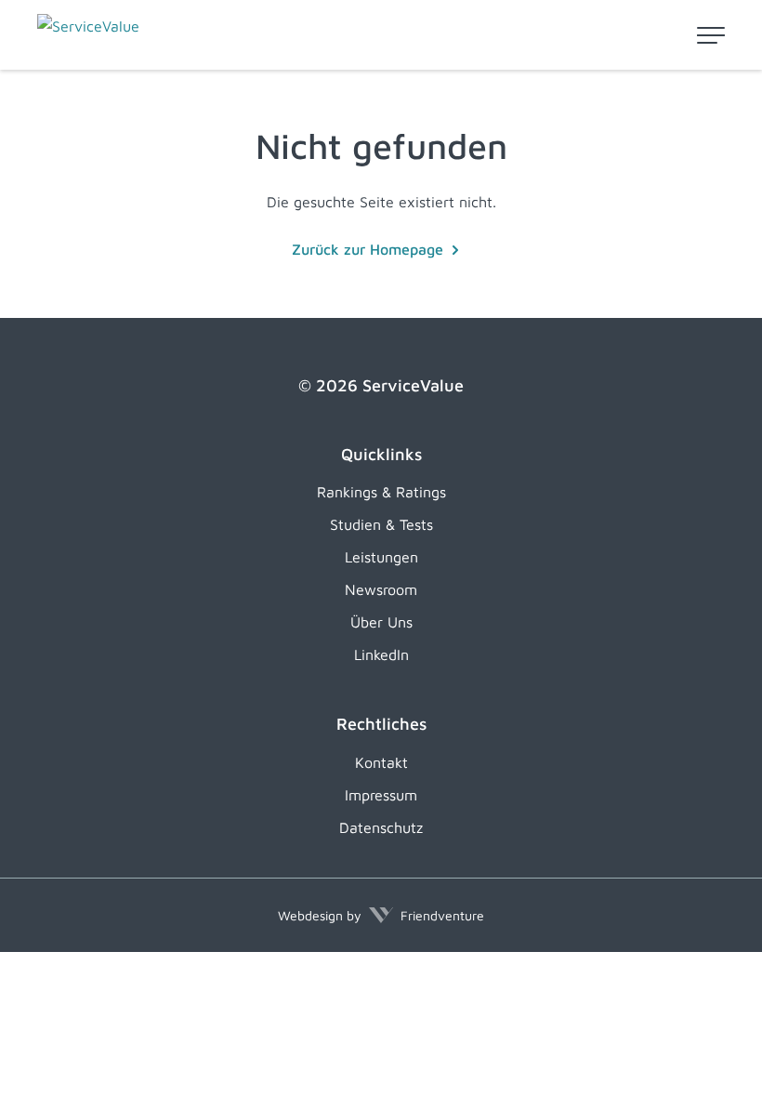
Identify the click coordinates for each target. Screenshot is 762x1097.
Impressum (381, 794)
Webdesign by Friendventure (381, 915)
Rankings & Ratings (381, 491)
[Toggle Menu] (711, 35)
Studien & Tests (381, 524)
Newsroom (381, 589)
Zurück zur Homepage (367, 249)
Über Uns (381, 622)
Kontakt (381, 762)
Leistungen (381, 556)
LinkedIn (381, 654)
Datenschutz (381, 827)
